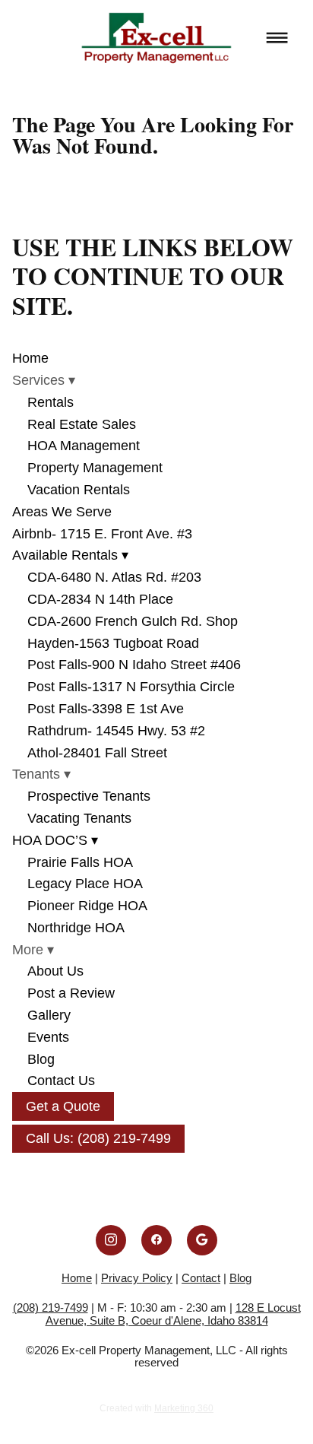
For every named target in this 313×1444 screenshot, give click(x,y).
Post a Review (71, 993)
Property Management (95, 467)
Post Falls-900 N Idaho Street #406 (134, 664)
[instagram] (111, 1240)
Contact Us (61, 1080)
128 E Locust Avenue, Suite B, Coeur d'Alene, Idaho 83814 (173, 1314)
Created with (156, 1408)
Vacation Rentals (78, 489)
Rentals (50, 402)
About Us (55, 971)
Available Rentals (70, 555)
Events (48, 1037)
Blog (41, 1059)
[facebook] (156, 1240)
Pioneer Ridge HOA (87, 905)
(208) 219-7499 (50, 1307)
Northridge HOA (76, 927)
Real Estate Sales (81, 424)
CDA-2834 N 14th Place (100, 599)
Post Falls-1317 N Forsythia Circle (131, 686)
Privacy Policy (136, 1277)
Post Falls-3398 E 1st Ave (105, 708)
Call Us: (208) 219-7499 (98, 1138)
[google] (202, 1240)
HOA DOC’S (55, 840)
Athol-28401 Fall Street (97, 752)
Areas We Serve (62, 511)
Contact (201, 1277)
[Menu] (277, 38)
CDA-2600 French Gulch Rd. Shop (132, 621)
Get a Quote (63, 1106)
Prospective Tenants (88, 796)
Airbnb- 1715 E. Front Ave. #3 (102, 533)
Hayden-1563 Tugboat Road (113, 643)
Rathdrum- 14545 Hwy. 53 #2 (116, 730)
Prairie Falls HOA (80, 862)
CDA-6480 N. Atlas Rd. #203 (114, 577)
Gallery (49, 1015)
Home (30, 358)
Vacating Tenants (79, 818)
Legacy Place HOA (85, 883)
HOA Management (83, 445)
